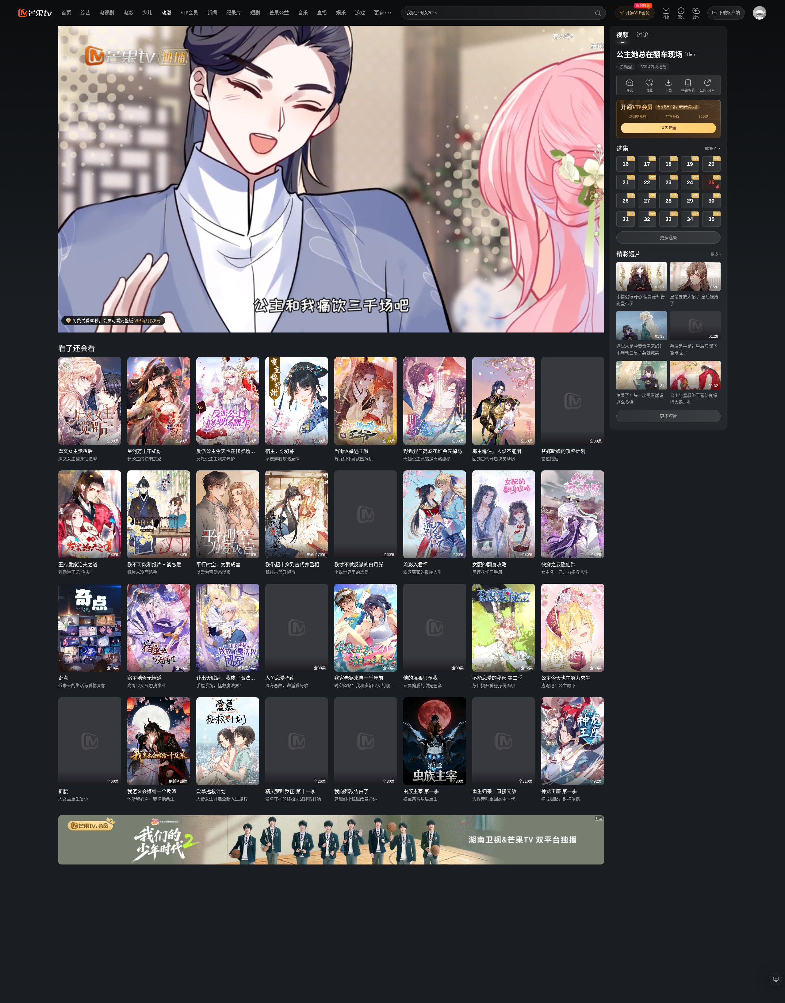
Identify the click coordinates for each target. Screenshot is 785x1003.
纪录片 (233, 12)
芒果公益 (279, 12)
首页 (66, 12)
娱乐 (341, 12)
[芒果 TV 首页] (35, 13)
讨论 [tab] (642, 35)
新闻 (212, 12)
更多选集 (668, 237)
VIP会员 (189, 12)
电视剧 (106, 12)
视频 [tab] (622, 35)
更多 (716, 254)
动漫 (166, 12)
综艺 (85, 12)
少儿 (147, 12)
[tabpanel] (668, 236)
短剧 (255, 12)
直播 (322, 12)
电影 (128, 12)
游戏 (360, 12)
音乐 (303, 12)
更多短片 (668, 416)
